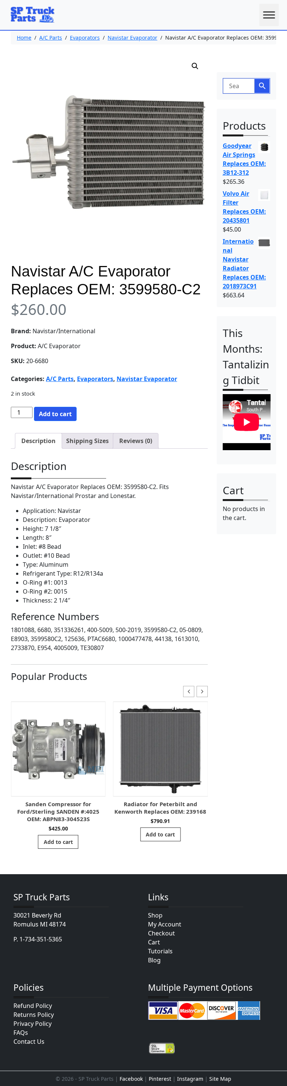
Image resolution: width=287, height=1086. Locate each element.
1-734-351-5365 (40, 939)
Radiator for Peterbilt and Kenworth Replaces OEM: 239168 (160, 807)
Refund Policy (32, 1006)
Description (38, 441)
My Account (164, 924)
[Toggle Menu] (269, 14)
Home (24, 37)
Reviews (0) (135, 441)
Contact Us (28, 1041)
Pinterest (160, 1078)
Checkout (161, 933)
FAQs (20, 1032)
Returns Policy (33, 1015)
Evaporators (85, 37)
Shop (155, 915)
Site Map (220, 1078)
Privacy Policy (32, 1024)
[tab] (38, 441)
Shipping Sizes (87, 441)
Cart (154, 942)
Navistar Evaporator (132, 37)
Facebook (131, 1078)
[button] (195, 66)
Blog (154, 960)
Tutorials (160, 951)
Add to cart (55, 414)
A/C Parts (50, 37)
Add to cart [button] (58, 841)
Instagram (190, 1078)
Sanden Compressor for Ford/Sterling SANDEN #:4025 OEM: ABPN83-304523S (58, 811)
